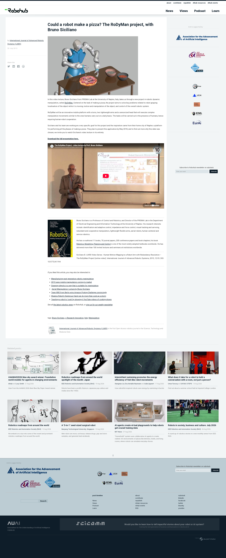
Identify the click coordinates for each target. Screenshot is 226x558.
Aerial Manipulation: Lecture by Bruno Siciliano (71, 289)
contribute (177, 3)
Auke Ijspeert (149, 384)
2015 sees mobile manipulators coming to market (71, 282)
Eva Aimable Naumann (133, 384)
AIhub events (213, 3)
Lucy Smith (20, 384)
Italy (86, 318)
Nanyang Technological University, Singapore (78, 429)
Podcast (199, 11)
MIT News (118, 432)
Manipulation (94, 318)
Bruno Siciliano (58, 318)
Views (184, 11)
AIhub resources (199, 3)
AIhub (10, 384)
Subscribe (214, 171)
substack (181, 495)
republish (187, 3)
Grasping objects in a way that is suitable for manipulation (74, 285)
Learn (215, 11)
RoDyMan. (69, 103)
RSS (136, 508)
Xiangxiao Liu (119, 384)
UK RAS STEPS (186, 384)
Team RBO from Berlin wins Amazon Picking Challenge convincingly (79, 292)
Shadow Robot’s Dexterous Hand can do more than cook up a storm (78, 296)
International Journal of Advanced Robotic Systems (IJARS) (83, 328)
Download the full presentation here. (63, 139)
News (169, 11)
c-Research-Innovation (74, 318)
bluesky (181, 506)
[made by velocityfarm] (205, 539)
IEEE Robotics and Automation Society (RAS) (78, 384)
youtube (181, 508)
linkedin (181, 498)
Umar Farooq (173, 384)
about (169, 3)
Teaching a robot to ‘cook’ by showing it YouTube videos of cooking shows (81, 299)
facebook (181, 501)
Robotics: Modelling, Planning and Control (93, 244)
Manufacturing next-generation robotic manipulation (72, 279)
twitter (180, 503)
